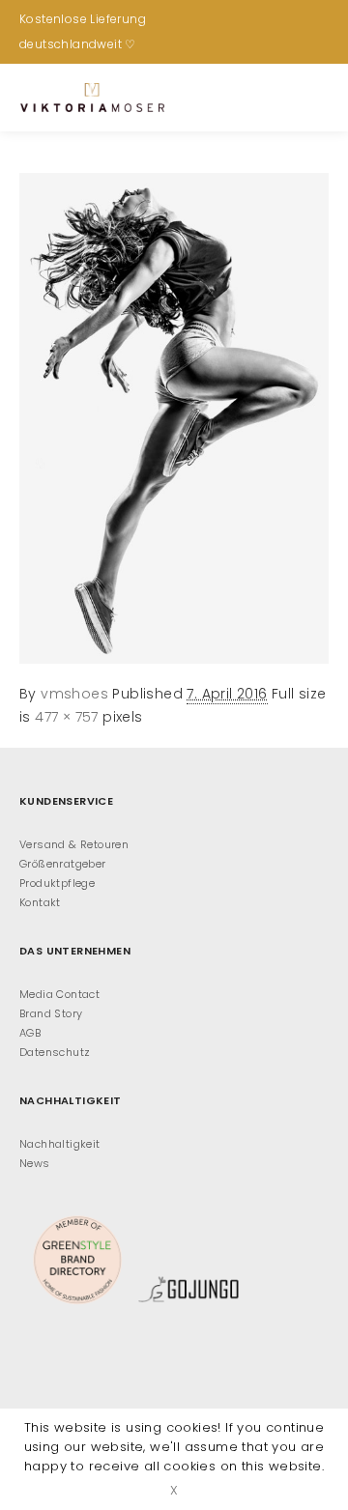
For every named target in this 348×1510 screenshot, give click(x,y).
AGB (30, 1032)
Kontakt (40, 902)
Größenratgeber (62, 863)
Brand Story (50, 1013)
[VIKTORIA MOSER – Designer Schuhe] (91, 97)
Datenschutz (54, 1052)
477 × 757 (67, 717)
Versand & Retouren (74, 844)
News (34, 1163)
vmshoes (74, 693)
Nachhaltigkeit (60, 1144)
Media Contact (59, 994)
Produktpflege (57, 883)
